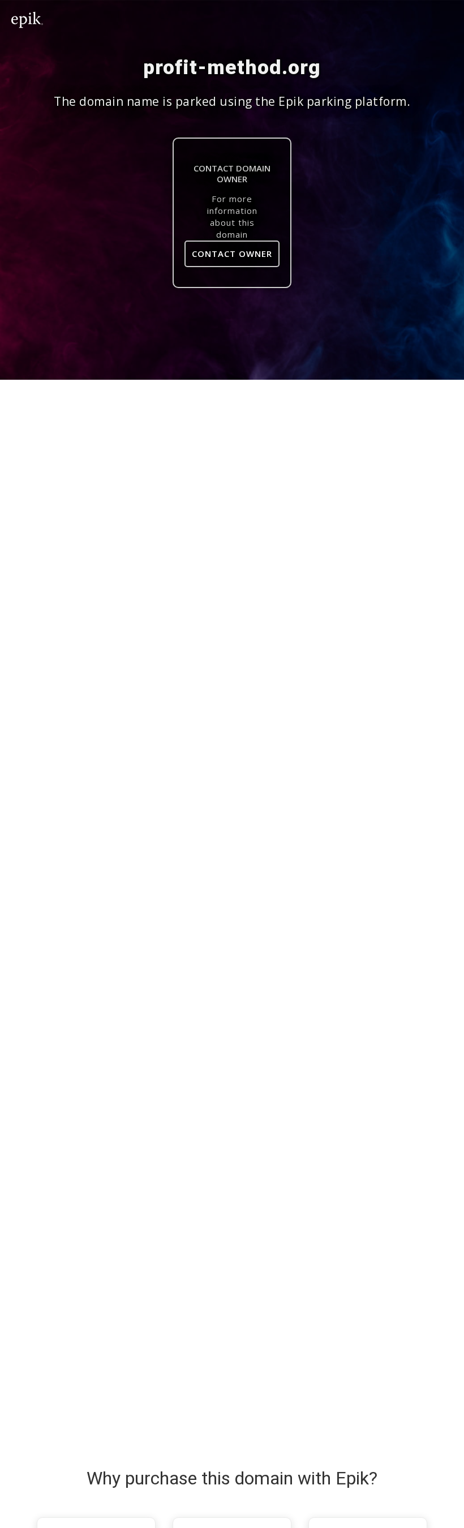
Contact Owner (232, 253)
